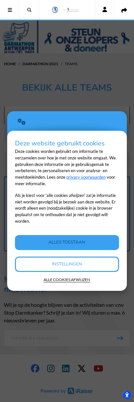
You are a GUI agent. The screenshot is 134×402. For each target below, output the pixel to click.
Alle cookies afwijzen (67, 279)
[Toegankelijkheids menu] (127, 395)
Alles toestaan (66, 242)
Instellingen (67, 264)
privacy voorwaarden (86, 177)
